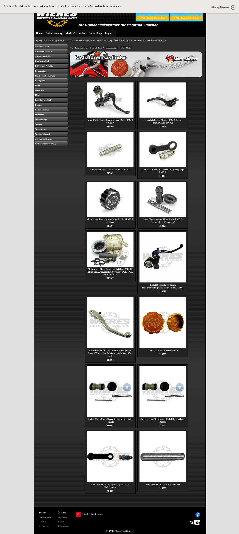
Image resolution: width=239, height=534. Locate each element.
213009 (110, 491)
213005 (162, 425)
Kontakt (42, 522)
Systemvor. (44, 526)
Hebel (37, 95)
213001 (110, 360)
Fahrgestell (40, 80)
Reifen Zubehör (42, 110)
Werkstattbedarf (42, 134)
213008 (162, 488)
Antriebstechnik (42, 47)
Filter (37, 85)
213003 (162, 354)
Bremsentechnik (42, 61)
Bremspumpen (111, 48)
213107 (110, 278)
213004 (110, 425)
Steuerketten (40, 129)
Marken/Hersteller (75, 33)
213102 (110, 173)
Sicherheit (39, 114)
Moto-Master (126, 48)
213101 (162, 126)
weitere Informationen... (108, 6)
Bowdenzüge (40, 71)
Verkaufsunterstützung (45, 144)
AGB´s (61, 522)
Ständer (38, 124)
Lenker (38, 105)
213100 (110, 126)
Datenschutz (63, 526)
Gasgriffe (39, 90)
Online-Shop (95, 33)
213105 (162, 226)
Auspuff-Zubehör (43, 56)
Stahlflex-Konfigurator (92, 514)
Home (39, 33)
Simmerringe (41, 119)
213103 (162, 176)
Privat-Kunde (45, 517)
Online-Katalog (54, 33)
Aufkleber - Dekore (43, 51)
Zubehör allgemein (43, 139)
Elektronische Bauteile (45, 76)
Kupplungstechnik (43, 100)
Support (42, 512)
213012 (162, 291)
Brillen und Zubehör (44, 66)
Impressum (63, 517)
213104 (110, 226)
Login (108, 33)
